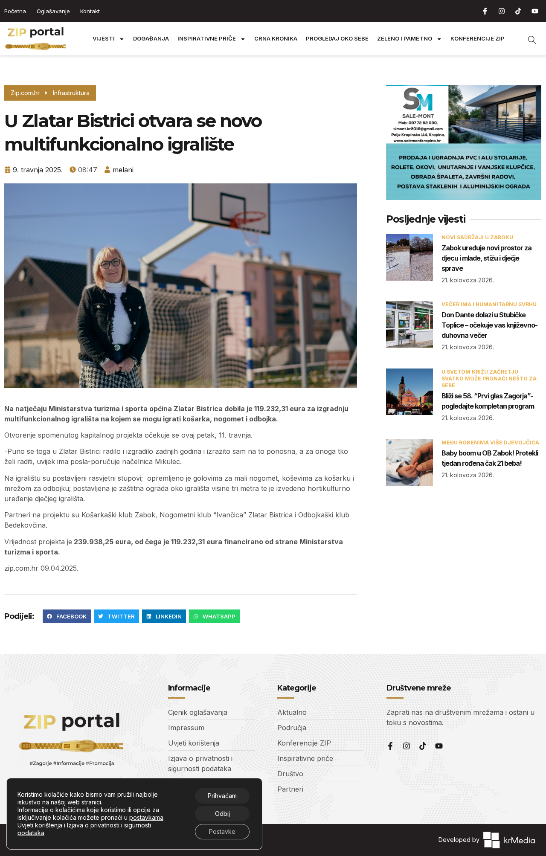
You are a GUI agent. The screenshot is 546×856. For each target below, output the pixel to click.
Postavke (222, 831)
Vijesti (104, 38)
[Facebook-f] (485, 11)
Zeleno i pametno (404, 38)
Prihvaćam (222, 795)
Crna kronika (275, 38)
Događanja (151, 38)
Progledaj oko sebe (337, 38)
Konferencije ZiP (477, 38)
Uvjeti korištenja (39, 825)
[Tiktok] (518, 11)
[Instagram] (501, 11)
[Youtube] (535, 11)
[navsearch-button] (527, 38)
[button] (67, 616)
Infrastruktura (71, 92)
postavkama (146, 817)
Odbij (222, 813)
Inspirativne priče (206, 38)
